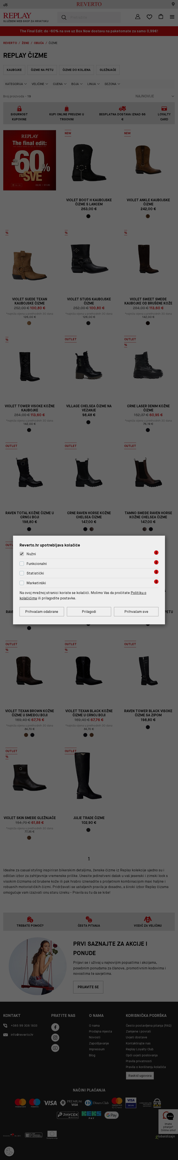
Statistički (35, 573)
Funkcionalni (36, 563)
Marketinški (36, 583)
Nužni (31, 554)
